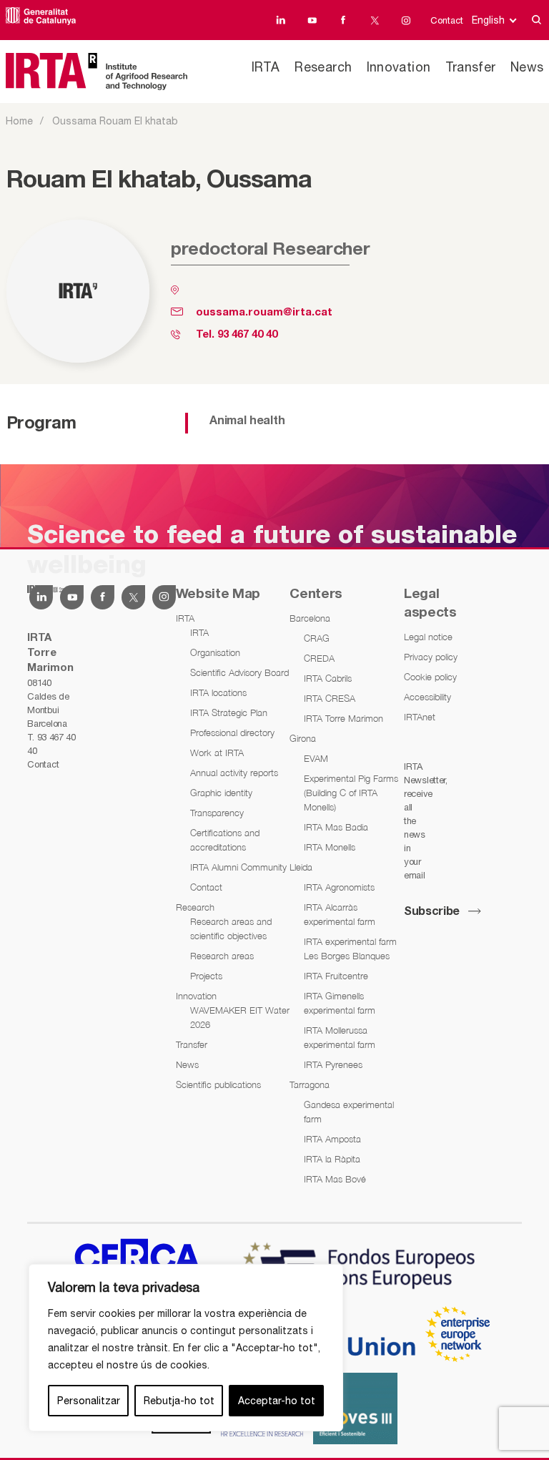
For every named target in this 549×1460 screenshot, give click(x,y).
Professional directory (232, 732)
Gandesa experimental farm (349, 1112)
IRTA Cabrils (328, 678)
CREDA (319, 658)
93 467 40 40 (247, 335)
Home (19, 121)
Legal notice (428, 636)
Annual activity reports (234, 772)
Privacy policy (431, 656)
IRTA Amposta (332, 1139)
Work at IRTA (217, 752)
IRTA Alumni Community (238, 867)
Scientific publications (218, 1084)
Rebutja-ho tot (179, 1400)
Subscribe (432, 912)
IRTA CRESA (329, 698)
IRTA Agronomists (339, 887)
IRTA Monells (329, 847)
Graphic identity (221, 792)
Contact (446, 20)
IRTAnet (419, 716)
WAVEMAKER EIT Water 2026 (240, 1017)
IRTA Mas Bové (335, 1179)
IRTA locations (218, 692)
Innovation (399, 66)
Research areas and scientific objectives (231, 928)
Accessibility (427, 696)
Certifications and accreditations (224, 840)
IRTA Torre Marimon (343, 718)
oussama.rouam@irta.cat (264, 313)
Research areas (222, 955)
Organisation (215, 652)
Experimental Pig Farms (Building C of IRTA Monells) (351, 793)
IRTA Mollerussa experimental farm (339, 1037)
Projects (206, 975)
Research (323, 66)
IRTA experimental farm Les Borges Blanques (350, 948)
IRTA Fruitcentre (336, 975)
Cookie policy (430, 676)
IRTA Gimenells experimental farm (339, 1003)
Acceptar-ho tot (276, 1400)
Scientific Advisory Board (239, 672)
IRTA (266, 66)
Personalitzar (88, 1400)
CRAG (317, 638)
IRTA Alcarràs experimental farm (339, 914)
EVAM (316, 758)
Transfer (470, 66)
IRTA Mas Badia (336, 827)
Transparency (217, 812)
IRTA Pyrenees (333, 1064)
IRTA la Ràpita (332, 1159)
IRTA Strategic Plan (228, 712)
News (527, 66)
